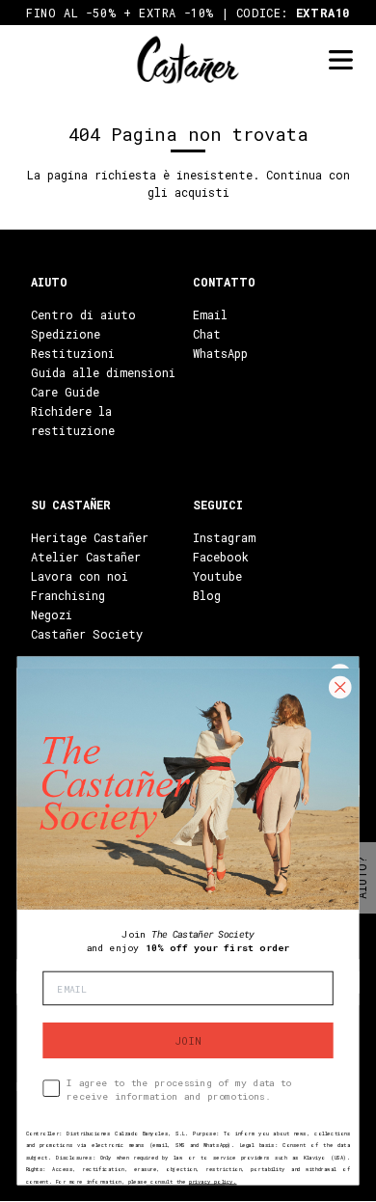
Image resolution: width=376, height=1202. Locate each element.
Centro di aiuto (83, 314)
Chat (207, 333)
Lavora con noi (79, 576)
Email (210, 314)
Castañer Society (87, 634)
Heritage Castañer (89, 537)
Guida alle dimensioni (103, 372)
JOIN (188, 1040)
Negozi (51, 614)
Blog (207, 595)
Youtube (217, 576)
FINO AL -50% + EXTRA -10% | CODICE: (188, 12)
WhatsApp (220, 353)
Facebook (221, 556)
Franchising (68, 595)
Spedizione (65, 333)
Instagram (224, 537)
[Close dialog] (340, 687)
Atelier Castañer (86, 556)
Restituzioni (73, 353)
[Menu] (340, 60)
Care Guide (65, 391)
